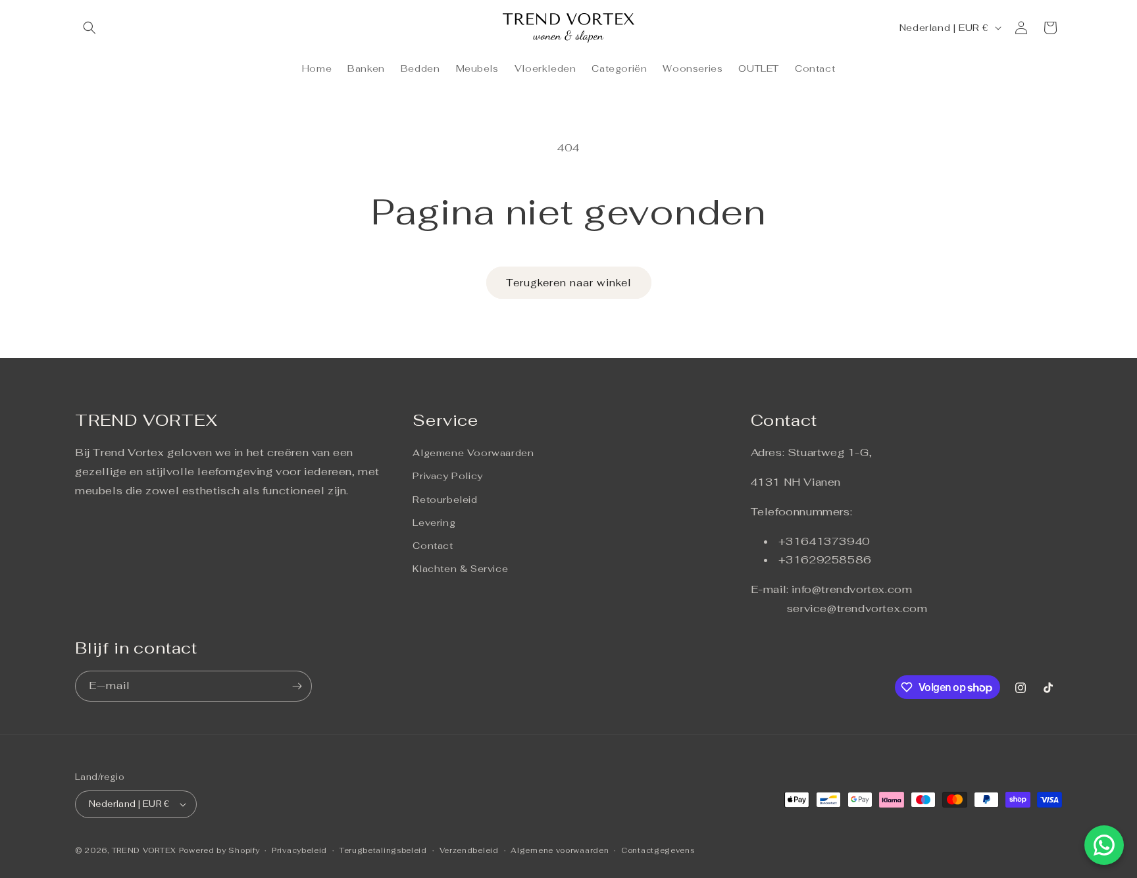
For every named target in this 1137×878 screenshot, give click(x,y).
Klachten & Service (460, 569)
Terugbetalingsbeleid (383, 850)
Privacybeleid (299, 850)
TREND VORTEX (144, 850)
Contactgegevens (658, 850)
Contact (433, 546)
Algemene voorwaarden (560, 850)
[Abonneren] (296, 686)
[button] (89, 27)
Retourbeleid (445, 499)
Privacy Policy (447, 476)
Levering (434, 523)
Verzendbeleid (469, 850)
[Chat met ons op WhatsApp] (1104, 845)
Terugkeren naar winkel (569, 282)
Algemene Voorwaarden (473, 453)
